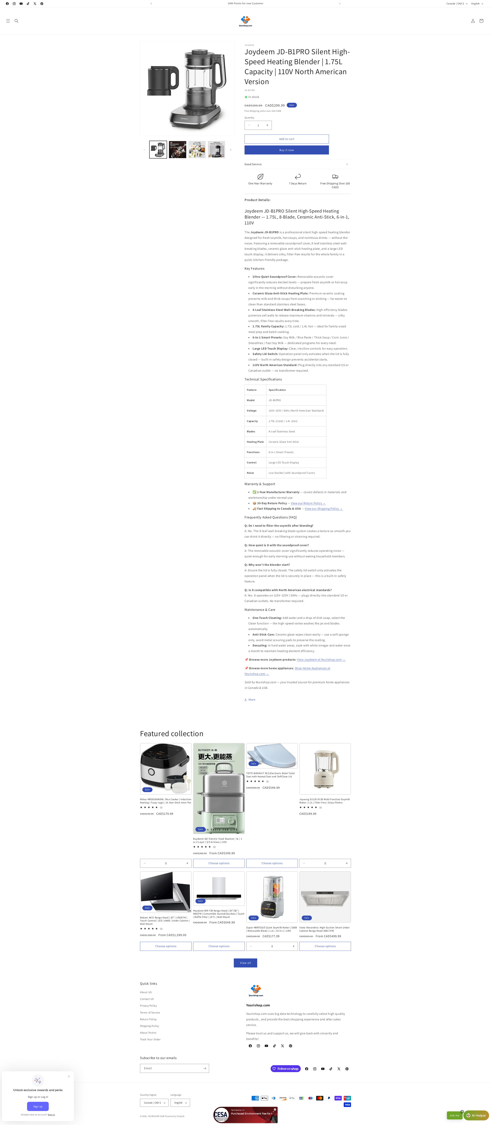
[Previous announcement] (151, 3)
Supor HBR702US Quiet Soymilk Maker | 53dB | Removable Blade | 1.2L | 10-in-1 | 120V (271, 929)
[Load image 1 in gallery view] (158, 149)
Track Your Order (150, 1039)
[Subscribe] (204, 1068)
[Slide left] (144, 149)
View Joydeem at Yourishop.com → (321, 660)
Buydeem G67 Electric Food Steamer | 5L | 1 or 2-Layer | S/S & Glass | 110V (217, 840)
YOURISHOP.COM (156, 1116)
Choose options (219, 863)
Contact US (147, 999)
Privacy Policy (148, 1005)
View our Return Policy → (308, 503)
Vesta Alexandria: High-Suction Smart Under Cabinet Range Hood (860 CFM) (324, 929)
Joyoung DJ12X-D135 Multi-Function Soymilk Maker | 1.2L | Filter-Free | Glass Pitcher (324, 801)
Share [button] (251, 699)
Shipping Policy (149, 1026)
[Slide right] (231, 149)
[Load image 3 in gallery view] (197, 149)
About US (146, 992)
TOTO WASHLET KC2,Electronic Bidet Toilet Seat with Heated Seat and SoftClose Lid (270, 775)
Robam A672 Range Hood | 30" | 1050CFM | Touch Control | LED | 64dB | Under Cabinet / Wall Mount (165, 921)
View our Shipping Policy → (324, 509)
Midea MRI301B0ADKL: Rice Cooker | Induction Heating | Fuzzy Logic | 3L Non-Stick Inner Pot (165, 801)
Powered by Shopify (175, 1116)
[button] (8, 21)
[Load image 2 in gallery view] (177, 149)
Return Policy (148, 1019)
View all (245, 963)
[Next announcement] (340, 3)
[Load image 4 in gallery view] (216, 149)
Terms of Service (150, 1012)
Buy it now (286, 150)
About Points (148, 1032)
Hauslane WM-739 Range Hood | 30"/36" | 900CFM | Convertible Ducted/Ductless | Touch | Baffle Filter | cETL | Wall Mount (218, 914)
